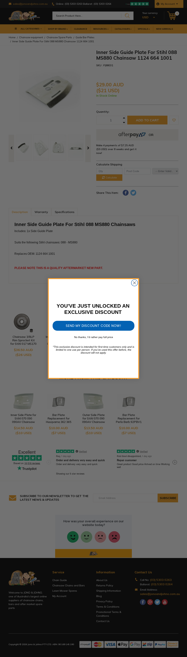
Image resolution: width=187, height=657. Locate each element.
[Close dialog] (134, 283)
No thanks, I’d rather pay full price (93, 337)
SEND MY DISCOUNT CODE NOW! (93, 325)
